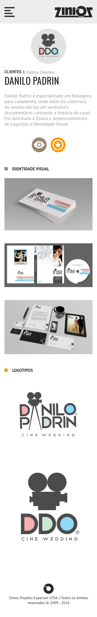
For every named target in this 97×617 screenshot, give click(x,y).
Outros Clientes (40, 72)
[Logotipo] (58, 143)
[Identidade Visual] (39, 143)
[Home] (74, 12)
